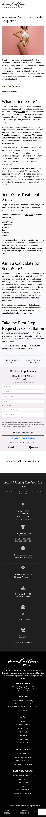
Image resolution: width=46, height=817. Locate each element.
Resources (23, 728)
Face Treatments (23, 754)
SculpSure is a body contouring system (17, 106)
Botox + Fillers (23, 761)
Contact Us (23, 742)
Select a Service (6, 405)
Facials (23, 786)
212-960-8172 (23, 710)
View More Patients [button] (9, 92)
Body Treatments (23, 757)
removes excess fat (30, 63)
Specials (23, 735)
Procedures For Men (23, 764)
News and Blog (23, 739)
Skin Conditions (23, 725)
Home (23, 721)
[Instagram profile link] (19, 688)
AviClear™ (23, 782)
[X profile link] (26, 688)
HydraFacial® (23, 790)
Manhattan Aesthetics (25, 339)
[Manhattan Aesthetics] (14, 5)
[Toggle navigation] (42, 5)
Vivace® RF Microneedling (23, 775)
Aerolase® (23, 779)
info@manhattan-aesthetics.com (23, 706)
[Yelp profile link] (33, 688)
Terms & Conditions (28, 438)
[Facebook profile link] (13, 688)
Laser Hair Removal (23, 793)
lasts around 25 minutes (27, 168)
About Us (23, 732)
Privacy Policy (15, 438)
